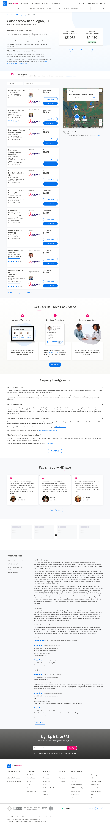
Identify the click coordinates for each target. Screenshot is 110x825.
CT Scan (73, 781)
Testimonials (46, 794)
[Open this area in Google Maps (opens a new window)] (66, 127)
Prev (10, 292)
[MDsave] (10, 3)
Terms (93, 127)
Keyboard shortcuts (76, 127)
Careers (29, 784)
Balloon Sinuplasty (76, 775)
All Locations (10, 15)
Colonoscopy (75, 778)
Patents (41, 817)
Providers (62, 778)
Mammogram (95, 775)
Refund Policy (47, 781)
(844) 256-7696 (53, 352)
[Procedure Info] (76, 33)
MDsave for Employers (14, 781)
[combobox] (41, 9)
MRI (92, 778)
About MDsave (31, 775)
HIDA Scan (74, 798)
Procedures (62, 775)
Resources (30, 781)
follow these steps (60, 427)
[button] (29, 30)
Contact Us (30, 788)
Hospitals (62, 781)
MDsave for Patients (13, 775)
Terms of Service (69, 753)
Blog (44, 791)
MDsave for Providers (13, 778)
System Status (50, 817)
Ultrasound (94, 788)
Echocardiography (76, 784)
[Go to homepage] (14, 766)
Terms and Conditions (23, 817)
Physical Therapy (96, 781)
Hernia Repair (75, 794)
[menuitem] (25, 3)
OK (94, 98)
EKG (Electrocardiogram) (78, 788)
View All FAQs (55, 451)
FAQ (44, 784)
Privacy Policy (60, 753)
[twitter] (97, 808)
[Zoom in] (100, 120)
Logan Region (23, 15)
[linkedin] (101, 808)
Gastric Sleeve (75, 791)
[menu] (46, 3)
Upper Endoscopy (96, 791)
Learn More (50, 99)
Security (34, 817)
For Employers (36, 3)
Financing (46, 778)
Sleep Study (94, 784)
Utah (16, 15)
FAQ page (50, 444)
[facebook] (90, 808)
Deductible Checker (49, 788)
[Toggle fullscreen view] (100, 90)
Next (29, 292)
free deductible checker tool (48, 430)
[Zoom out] (100, 124)
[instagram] (94, 808)
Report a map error (98, 127)
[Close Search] (103, 8)
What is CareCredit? (70, 76)
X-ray (92, 794)
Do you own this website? (75, 98)
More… (93, 798)
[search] (101, 3)
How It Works (47, 775)
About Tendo (31, 778)
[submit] (92, 8)
